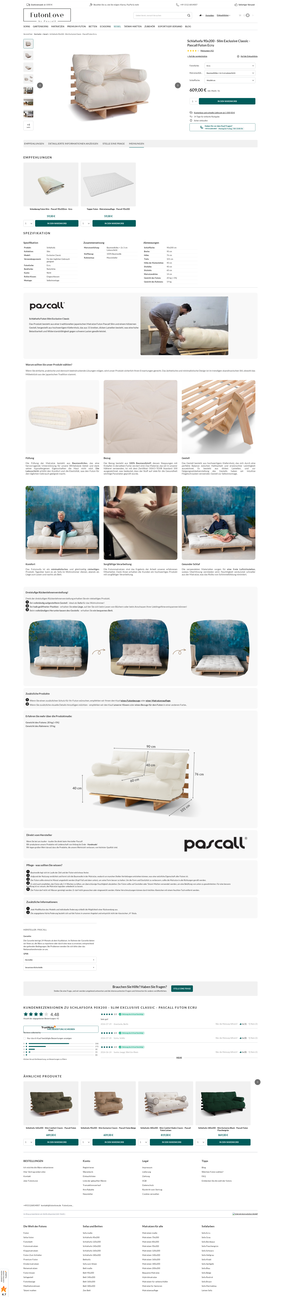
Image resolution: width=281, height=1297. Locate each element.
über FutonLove (30, 1181)
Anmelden (209, 15)
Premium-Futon (76, 26)
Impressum (147, 1167)
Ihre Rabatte (88, 1189)
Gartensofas (40, 26)
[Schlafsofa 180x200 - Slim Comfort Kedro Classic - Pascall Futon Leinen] (165, 1103)
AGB (144, 1181)
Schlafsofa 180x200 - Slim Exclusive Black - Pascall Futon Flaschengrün (223, 1129)
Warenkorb (88, 1172)
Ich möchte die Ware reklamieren (38, 1167)
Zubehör (149, 26)
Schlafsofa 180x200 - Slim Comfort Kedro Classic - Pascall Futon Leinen (165, 1129)
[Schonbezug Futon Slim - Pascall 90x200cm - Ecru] (50, 184)
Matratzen (57, 26)
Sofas (26, 26)
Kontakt (27, 1176)
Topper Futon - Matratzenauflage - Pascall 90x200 (108, 209)
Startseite (37, 34)
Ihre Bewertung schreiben (61, 1029)
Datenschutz (148, 1185)
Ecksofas (105, 26)
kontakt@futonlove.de (51, 1205)
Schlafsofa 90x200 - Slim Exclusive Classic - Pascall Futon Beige (108, 1128)
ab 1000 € (41, 5)
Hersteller (29, 960)
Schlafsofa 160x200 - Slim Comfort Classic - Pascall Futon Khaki (51, 1129)
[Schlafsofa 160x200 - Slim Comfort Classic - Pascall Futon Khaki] (50, 1103)
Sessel (117, 26)
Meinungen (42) (207, 51)
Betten (93, 26)
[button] (40, 85)
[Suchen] (188, 15)
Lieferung (146, 1172)
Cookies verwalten (150, 1194)
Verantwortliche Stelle (33, 967)
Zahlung (146, 1176)
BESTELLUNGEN (33, 1161)
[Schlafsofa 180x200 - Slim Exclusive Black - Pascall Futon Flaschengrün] (223, 1103)
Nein (253, 1024)
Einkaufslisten (223, 15)
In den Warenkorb (227, 101)
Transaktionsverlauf (92, 1185)
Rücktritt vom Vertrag (152, 1189)
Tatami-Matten (133, 26)
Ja (243, 1024)
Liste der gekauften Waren (94, 1181)
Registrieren (88, 1167)
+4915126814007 (31, 1205)
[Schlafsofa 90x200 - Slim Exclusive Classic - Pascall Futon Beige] (108, 1103)
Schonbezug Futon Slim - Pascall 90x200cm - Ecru (51, 209)
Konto (86, 1161)
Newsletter (88, 1194)
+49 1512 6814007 (188, 5)
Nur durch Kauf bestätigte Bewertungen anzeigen (49, 1038)
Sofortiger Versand (170, 26)
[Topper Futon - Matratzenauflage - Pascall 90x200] (108, 184)
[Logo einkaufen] (47, 15)
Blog (188, 26)
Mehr (179, 1057)
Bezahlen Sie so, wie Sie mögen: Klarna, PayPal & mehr (116, 5)
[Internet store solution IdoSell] (245, 1214)
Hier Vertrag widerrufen (34, 1172)
